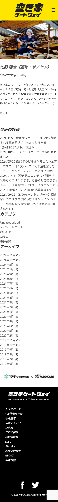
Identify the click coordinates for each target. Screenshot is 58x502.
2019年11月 (7, 340)
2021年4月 (7, 298)
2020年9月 (7, 316)
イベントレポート (11, 227)
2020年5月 (7, 331)
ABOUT (9, 455)
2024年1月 (7, 269)
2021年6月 (7, 288)
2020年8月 (7, 321)
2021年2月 (7, 307)
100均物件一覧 (13, 413)
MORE (4, 113)
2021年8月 (7, 279)
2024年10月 (7, 260)
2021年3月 (7, 302)
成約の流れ (11, 437)
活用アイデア (12, 423)
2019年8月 (7, 354)
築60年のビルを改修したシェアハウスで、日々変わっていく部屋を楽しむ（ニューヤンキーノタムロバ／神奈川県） (28, 166)
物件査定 (10, 418)
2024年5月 (7, 264)
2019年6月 (7, 364)
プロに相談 (11, 432)
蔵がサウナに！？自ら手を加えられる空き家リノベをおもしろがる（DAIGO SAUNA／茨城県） (28, 142)
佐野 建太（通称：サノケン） (25, 67)
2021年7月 (7, 283)
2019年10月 (7, 345)
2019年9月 (7, 349)
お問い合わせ (13, 451)
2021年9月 (7, 274)
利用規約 (10, 460)
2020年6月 (7, 326)
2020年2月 (7, 335)
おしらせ (6, 232)
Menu (53, 8)
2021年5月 (7, 293)
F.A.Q (8, 441)
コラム (4, 237)
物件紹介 (6, 241)
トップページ (13, 409)
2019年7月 (7, 359)
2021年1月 (7, 312)
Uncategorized (10, 222)
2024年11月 (7, 255)
